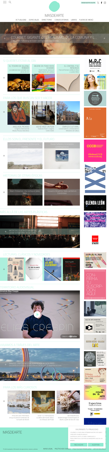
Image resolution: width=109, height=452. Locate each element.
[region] (87, 437)
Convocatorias (61, 19)
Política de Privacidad (82, 448)
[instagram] (105, 3)
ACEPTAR (95, 444)
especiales (34, 19)
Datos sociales (99, 448)
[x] (98, 3)
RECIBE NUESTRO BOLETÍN (88, 3)
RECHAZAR (78, 444)
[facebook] (101, 3)
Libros (74, 19)
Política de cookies (63, 448)
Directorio (47, 19)
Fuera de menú (86, 19)
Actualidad (21, 19)
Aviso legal (48, 448)
